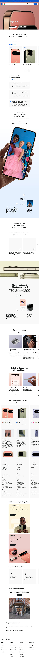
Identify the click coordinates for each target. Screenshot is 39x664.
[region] (19, 57)
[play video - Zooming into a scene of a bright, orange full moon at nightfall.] (24, 195)
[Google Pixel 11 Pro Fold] (30, 57)
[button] (27, 3)
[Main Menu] (1, 4)
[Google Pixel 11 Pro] (15, 57)
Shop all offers (32, 1)
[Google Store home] (4, 4)
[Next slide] (28, 70)
